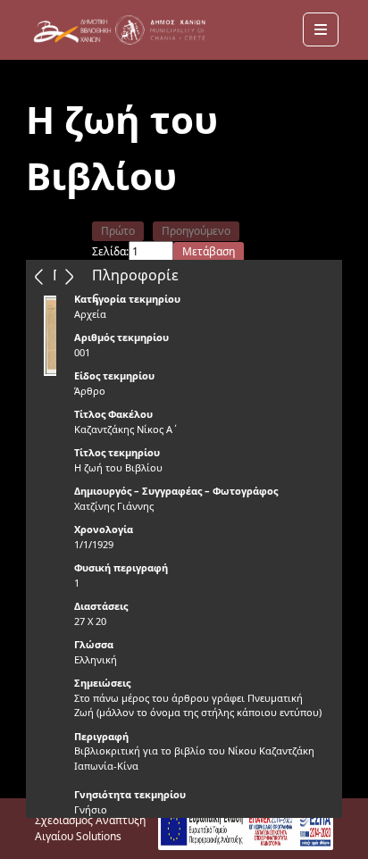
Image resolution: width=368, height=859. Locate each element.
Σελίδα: (110, 251)
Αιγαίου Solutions (78, 836)
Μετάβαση (208, 251)
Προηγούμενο (196, 230)
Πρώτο (118, 230)
